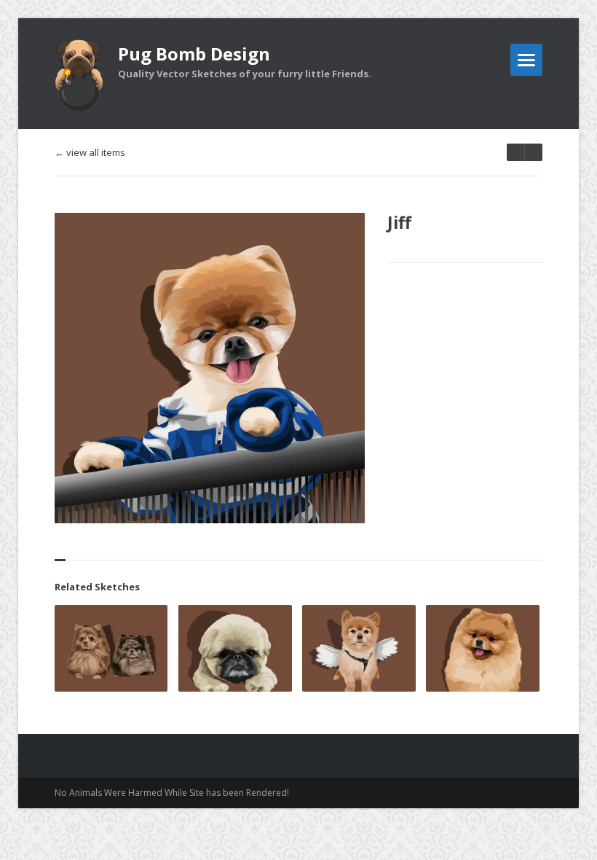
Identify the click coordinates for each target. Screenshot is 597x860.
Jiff (399, 222)
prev (533, 152)
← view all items (90, 152)
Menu (526, 60)
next (515, 152)
